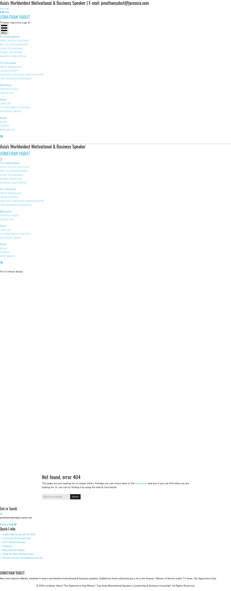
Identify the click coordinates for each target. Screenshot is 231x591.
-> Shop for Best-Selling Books (17, 554)
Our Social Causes (10, 111)
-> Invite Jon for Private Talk (15, 538)
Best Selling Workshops (14, 44)
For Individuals (8, 62)
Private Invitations (11, 52)
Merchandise (7, 129)
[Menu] (1, 159)
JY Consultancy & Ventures (15, 107)
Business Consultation (13, 56)
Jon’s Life (5, 103)
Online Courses (9, 70)
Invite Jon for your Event (14, 40)
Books (3, 118)
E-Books (4, 126)
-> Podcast (6, 546)
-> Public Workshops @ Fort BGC (18, 534)
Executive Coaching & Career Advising (21, 74)
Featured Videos (9, 89)
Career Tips (7, 93)
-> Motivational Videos (12, 550)
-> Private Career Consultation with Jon (21, 557)
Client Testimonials (11, 48)
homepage (141, 483)
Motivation (6, 85)
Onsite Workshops (10, 67)
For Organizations (10, 36)
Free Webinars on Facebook (16, 78)
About (3, 99)
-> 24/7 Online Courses (12, 542)
